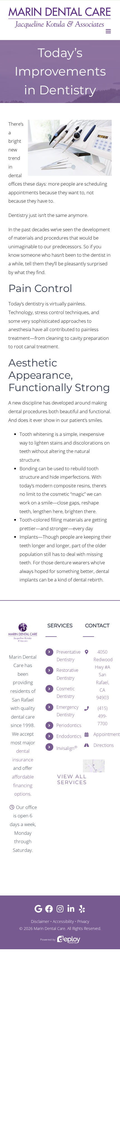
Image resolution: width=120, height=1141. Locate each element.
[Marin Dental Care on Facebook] (49, 910)
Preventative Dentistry (65, 656)
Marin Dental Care (49, 928)
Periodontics (65, 725)
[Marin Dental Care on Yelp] (82, 910)
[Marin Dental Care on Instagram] (60, 910)
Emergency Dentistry (65, 711)
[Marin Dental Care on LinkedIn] (71, 910)
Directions (102, 745)
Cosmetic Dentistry (65, 692)
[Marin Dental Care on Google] (38, 910)
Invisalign (65, 747)
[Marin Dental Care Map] (94, 762)
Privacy (83, 921)
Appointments (102, 734)
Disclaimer (40, 921)
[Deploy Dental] (68, 939)
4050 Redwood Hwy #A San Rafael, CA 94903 (102, 675)
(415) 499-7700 (102, 715)
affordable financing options (23, 785)
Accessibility (63, 921)
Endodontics (65, 736)
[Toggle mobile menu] (109, 31)
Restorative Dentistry (65, 674)
